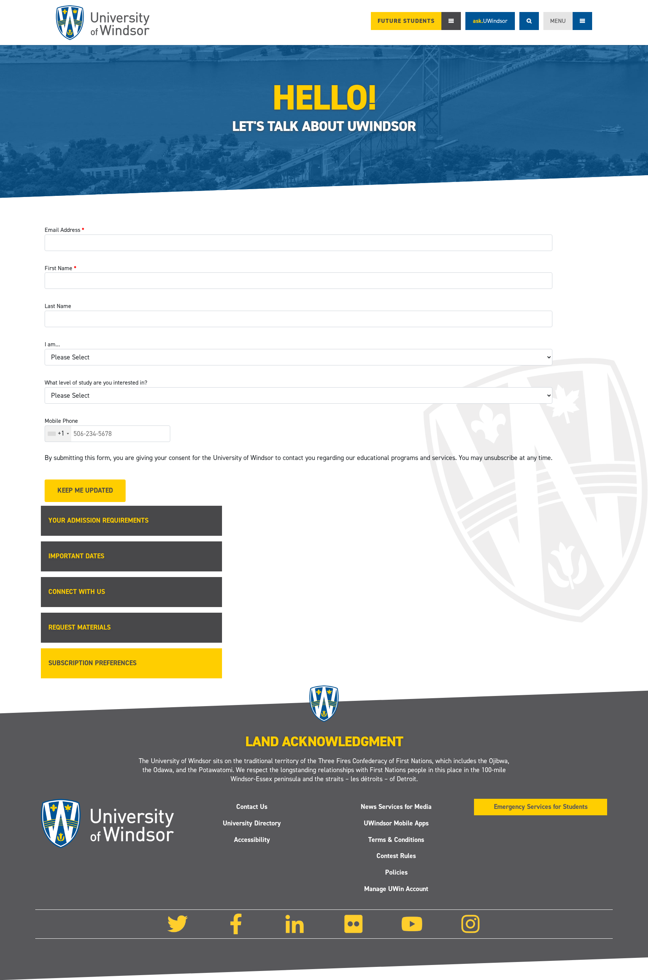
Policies (396, 872)
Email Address (64, 230)
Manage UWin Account (396, 888)
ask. (490, 21)
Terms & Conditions (396, 839)
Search (529, 21)
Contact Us (251, 806)
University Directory (252, 822)
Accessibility (252, 839)
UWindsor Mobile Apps (396, 822)
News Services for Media (396, 806)
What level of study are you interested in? (96, 382)
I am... (52, 344)
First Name (60, 268)
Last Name (58, 306)
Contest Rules (396, 855)
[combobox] (58, 434)
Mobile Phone (61, 421)
